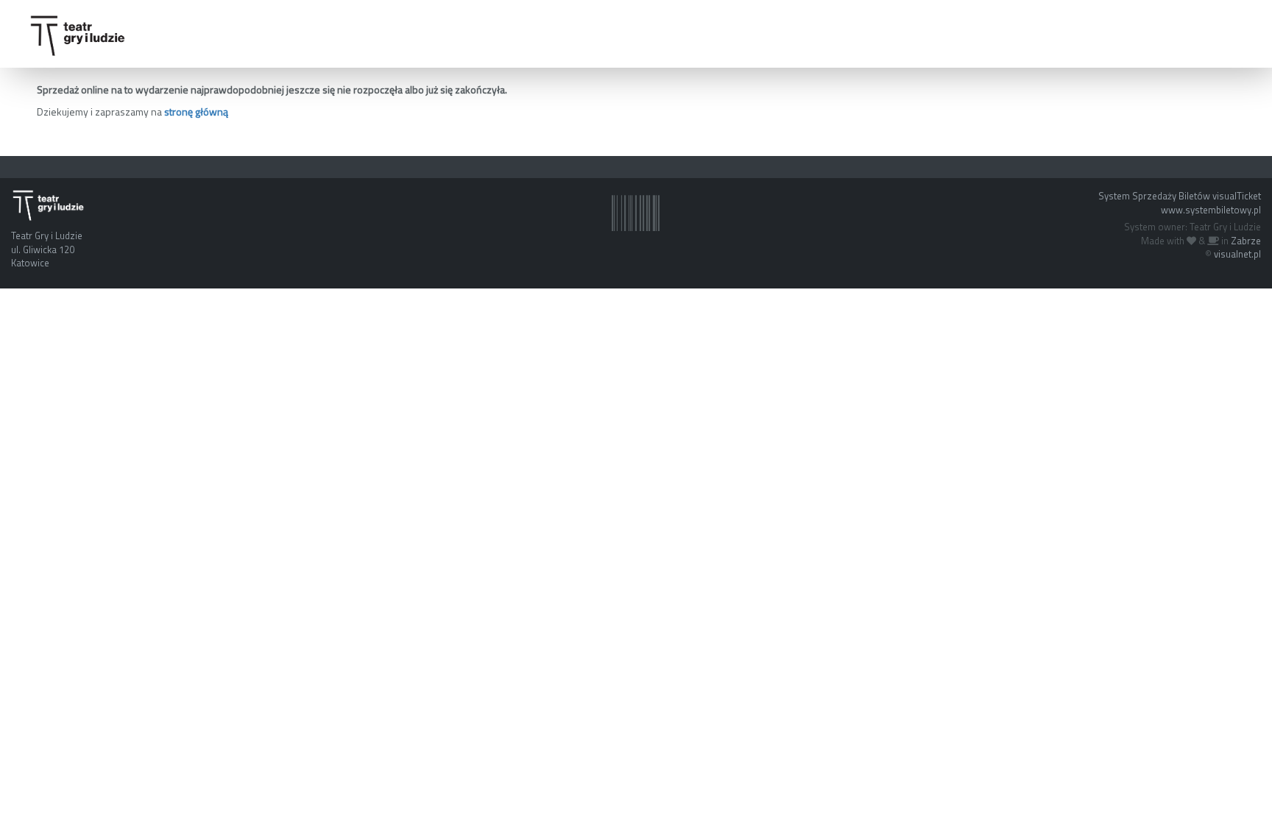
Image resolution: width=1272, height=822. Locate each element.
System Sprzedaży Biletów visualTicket (1179, 195)
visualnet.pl (1237, 254)
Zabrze (1246, 240)
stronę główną (196, 111)
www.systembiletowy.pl (1211, 209)
